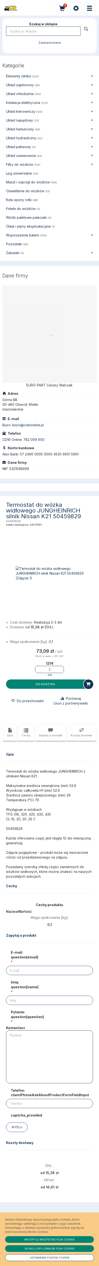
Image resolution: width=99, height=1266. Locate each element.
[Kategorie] (89, 8)
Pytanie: (27, 1014)
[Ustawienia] (76, 8)
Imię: (24, 984)
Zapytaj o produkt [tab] (50, 735)
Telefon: (50, 1092)
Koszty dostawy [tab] (81, 735)
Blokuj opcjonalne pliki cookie (49, 1248)
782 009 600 (33, 440)
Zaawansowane (49, 42)
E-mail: (24, 954)
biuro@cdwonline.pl (28, 425)
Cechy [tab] (26, 735)
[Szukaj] (86, 28)
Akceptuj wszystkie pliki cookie (49, 1239)
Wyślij (17, 1127)
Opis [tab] (10, 735)
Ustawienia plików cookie (49, 1257)
